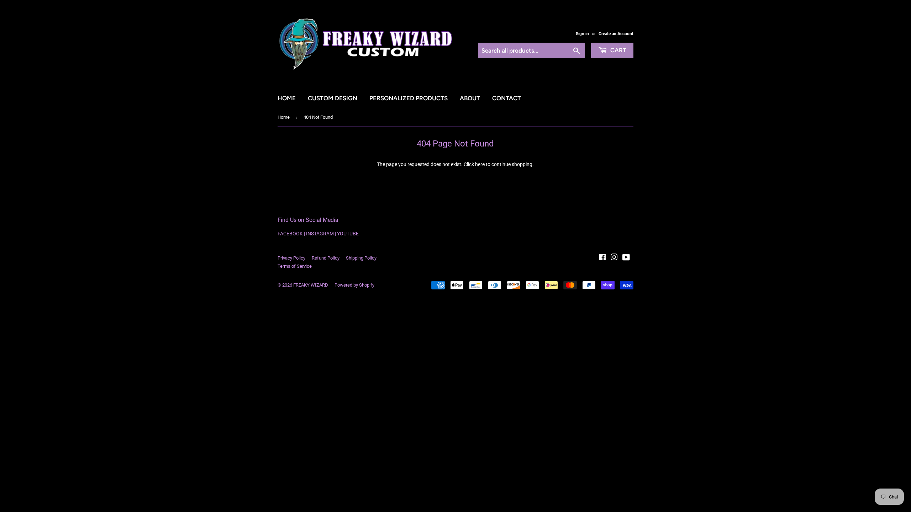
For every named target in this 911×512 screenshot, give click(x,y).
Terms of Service (295, 266)
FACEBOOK (290, 233)
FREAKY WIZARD (310, 285)
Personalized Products (408, 98)
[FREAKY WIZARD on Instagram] (614, 258)
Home (287, 98)
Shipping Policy (361, 258)
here (480, 164)
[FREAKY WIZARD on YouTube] (626, 258)
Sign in (582, 33)
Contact (506, 98)
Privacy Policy (291, 258)
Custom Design (332, 98)
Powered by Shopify (354, 285)
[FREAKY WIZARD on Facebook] (602, 258)
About (470, 98)
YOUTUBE (348, 233)
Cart (617, 50)
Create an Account (616, 33)
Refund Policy (325, 258)
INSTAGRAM (320, 233)
